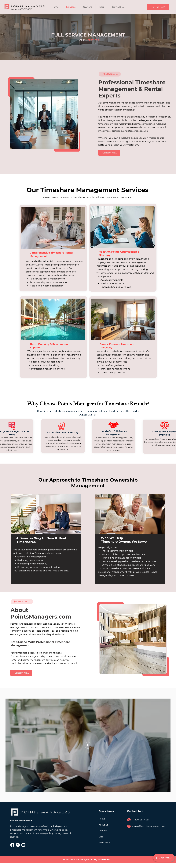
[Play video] (88, 745)
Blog (101, 836)
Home (102, 818)
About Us (103, 824)
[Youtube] (23, 845)
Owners (103, 830)
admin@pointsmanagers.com (148, 826)
